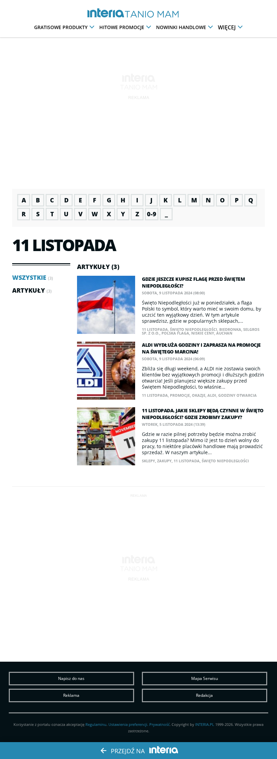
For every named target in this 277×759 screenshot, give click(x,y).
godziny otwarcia (237, 395)
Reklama (71, 695)
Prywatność (159, 724)
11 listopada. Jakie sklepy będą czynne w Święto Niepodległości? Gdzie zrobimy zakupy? (202, 413)
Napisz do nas (71, 678)
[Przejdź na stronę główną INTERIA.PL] (107, 13)
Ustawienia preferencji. (128, 724)
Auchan (224, 333)
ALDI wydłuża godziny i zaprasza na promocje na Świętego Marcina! (201, 348)
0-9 (151, 214)
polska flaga (175, 333)
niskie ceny (202, 333)
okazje (198, 395)
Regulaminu (95, 724)
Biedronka (230, 329)
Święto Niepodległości (193, 329)
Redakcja (204, 695)
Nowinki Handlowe (181, 27)
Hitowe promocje (121, 27)
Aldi (211, 395)
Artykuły (28, 290)
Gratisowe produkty (60, 27)
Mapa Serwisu (204, 678)
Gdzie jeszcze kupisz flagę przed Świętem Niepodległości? (193, 282)
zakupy (164, 460)
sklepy (148, 460)
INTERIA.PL (204, 724)
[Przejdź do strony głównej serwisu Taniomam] (160, 14)
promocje (180, 395)
